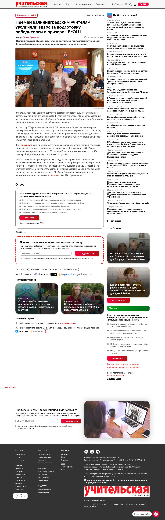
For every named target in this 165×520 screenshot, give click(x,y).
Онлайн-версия (43, 492)
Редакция (64, 454)
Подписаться (87, 253)
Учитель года (20, 474)
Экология (18, 466)
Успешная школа (44, 454)
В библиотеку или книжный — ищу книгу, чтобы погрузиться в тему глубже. (52, 209)
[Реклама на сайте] (156, 514)
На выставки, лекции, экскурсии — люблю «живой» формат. (46, 206)
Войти (143, 4)
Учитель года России (45, 463)
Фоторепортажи (68, 467)
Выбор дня (19, 469)
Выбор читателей (125, 15)
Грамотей (18, 477)
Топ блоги (114, 228)
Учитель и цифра (21, 486)
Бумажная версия (44, 489)
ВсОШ (25, 269)
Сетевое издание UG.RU (46, 472)
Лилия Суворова (31, 37)
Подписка (101, 4)
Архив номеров (83, 4)
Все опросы (20, 232)
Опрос (113, 308)
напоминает (26, 145)
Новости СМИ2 (9, 387)
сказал (53, 175)
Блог (68, 4)
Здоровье (18, 483)
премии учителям (69, 269)
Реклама (64, 457)
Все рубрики (19, 489)
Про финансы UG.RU (26, 15)
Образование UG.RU (71, 301)
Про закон (19, 463)
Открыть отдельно (115, 376)
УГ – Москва (42, 475)
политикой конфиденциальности (44, 258)
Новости (57, 4)
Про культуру (20, 460)
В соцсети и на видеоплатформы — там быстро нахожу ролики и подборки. (52, 200)
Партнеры (64, 460)
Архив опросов (114, 379)
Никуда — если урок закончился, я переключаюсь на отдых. (46, 212)
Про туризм (19, 471)
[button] (22, 331)
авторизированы (67, 323)
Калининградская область (44, 269)
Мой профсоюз (43, 478)
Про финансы (20, 480)
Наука (17, 457)
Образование (20, 454)
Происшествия (23, 298)
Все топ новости (114, 221)
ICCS (63, 464)
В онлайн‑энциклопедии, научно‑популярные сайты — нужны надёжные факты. (54, 203)
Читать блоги (118, 300)
